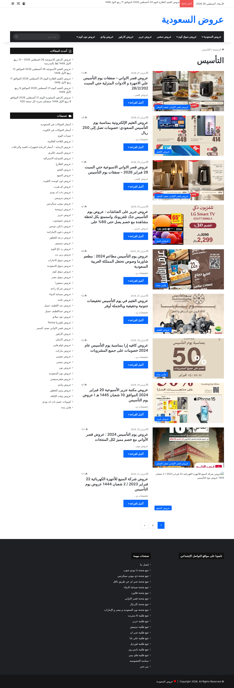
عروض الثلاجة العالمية (59, 141)
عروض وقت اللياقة (60, 396)
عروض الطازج (63, 164)
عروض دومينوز (63, 243)
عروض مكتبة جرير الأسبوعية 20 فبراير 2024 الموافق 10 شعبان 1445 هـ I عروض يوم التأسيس (115, 395)
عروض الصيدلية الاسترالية (57, 158)
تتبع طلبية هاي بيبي (139, 655)
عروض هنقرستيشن (60, 379)
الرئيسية (217, 49)
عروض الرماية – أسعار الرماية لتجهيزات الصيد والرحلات (41, 147)
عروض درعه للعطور (60, 237)
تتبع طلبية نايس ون (139, 649)
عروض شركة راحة (61, 288)
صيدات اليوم (64, 135)
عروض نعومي (63, 356)
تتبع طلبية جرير (141, 621)
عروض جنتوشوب (62, 220)
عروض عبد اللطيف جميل (57, 305)
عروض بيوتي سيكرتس (59, 203)
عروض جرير (145, 36)
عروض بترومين (62, 197)
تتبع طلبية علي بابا (139, 638)
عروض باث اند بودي (60, 192)
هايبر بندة (66, 407)
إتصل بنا (144, 564)
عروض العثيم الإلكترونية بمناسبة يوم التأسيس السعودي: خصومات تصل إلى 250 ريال (115, 127)
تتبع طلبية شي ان (139, 632)
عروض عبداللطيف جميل (58, 311)
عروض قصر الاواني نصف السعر (54, 328)
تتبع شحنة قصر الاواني (137, 598)
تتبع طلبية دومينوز (139, 626)
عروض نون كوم (87, 36)
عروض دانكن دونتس (60, 226)
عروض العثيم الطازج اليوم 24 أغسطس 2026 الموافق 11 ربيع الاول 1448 (142, 2)
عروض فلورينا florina (59, 322)
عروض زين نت (63, 254)
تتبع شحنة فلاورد (140, 592)
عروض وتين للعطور (60, 390)
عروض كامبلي (63, 339)
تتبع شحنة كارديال (139, 604)
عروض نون (65, 367)
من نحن (144, 666)
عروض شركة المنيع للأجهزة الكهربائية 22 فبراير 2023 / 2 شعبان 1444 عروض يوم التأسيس (116, 484)
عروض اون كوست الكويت (57, 180)
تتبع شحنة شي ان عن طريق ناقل (131, 581)
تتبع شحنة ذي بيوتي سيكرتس (133, 575)
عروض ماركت (63, 350)
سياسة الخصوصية (139, 660)
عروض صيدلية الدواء (60, 294)
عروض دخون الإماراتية (59, 231)
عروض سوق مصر (61, 277)
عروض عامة (64, 299)
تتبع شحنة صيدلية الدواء (136, 587)
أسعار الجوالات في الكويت (57, 130)
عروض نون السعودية (60, 373)
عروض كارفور (125, 36)
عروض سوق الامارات (59, 260)
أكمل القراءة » (136, 102)
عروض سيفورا (63, 282)
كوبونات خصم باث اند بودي (56, 401)
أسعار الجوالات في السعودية (56, 124)
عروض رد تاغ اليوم (61, 248)
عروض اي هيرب (62, 186)
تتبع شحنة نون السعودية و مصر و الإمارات (126, 609)
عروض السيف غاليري (59, 152)
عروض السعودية (212, 36)
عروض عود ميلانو (62, 316)
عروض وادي (106, 36)
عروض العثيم (64, 169)
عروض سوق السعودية (59, 265)
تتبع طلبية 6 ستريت (138, 615)
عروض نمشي (164, 36)
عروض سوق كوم (187, 36)
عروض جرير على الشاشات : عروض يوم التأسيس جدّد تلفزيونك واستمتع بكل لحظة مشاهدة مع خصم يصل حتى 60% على (116, 216)
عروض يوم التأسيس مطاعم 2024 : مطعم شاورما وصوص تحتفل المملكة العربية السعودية (116, 261)
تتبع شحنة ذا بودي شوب (136, 570)
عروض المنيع (64, 175)
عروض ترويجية (63, 209)
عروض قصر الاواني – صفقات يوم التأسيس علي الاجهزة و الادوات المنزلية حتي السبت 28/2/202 (115, 83)
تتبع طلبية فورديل (139, 643)
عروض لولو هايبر (62, 345)
